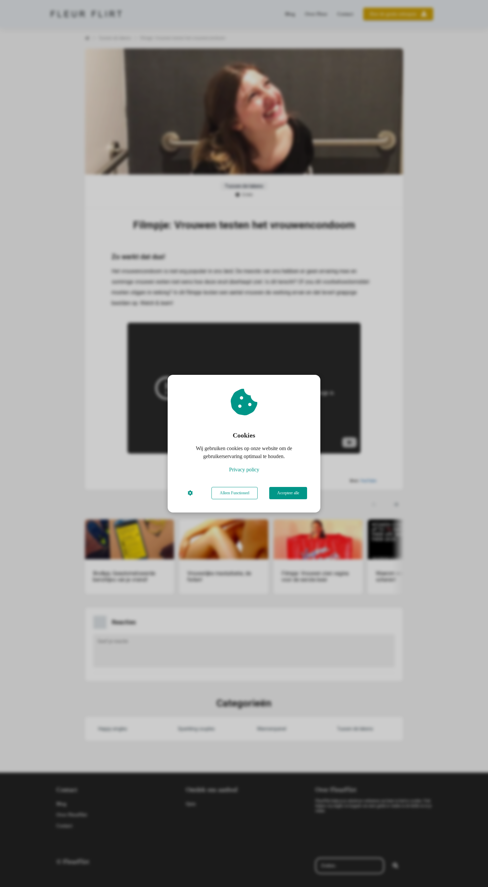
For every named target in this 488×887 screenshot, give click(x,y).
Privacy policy (244, 469)
